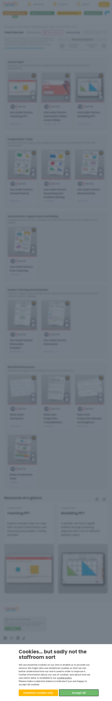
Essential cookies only (38, 693)
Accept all (79, 693)
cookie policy (64, 678)
